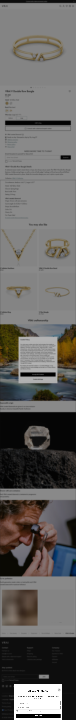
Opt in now (38, 715)
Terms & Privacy (36, 711)
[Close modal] (38, 360)
